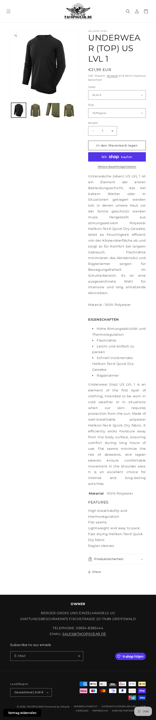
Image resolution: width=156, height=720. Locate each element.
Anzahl (93, 122)
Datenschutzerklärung (119, 706)
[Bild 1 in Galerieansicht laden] (18, 110)
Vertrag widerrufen (22, 713)
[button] (8, 11)
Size (91, 104)
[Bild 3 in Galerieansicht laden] (35, 110)
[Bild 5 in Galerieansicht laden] (69, 110)
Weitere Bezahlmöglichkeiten (117, 166)
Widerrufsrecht (86, 706)
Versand (112, 75)
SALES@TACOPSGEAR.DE (84, 634)
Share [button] (96, 572)
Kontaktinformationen (129, 710)
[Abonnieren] (78, 656)
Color (91, 87)
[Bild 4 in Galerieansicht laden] (52, 110)
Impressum (100, 710)
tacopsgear (35, 706)
